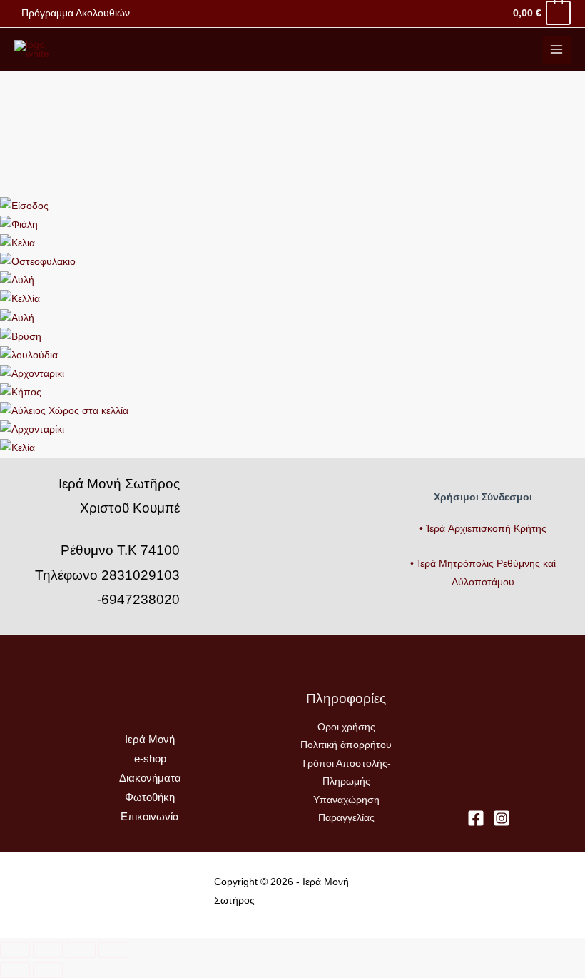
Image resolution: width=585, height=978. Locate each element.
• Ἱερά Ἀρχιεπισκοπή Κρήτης (482, 528)
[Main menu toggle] (557, 50)
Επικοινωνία (150, 816)
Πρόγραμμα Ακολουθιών (75, 13)
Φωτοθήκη (150, 797)
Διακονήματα (150, 778)
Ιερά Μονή (150, 739)
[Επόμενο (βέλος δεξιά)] (48, 970)
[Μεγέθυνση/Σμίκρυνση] (15, 950)
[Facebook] (475, 818)
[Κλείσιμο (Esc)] (113, 950)
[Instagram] (501, 818)
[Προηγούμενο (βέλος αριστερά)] (15, 970)
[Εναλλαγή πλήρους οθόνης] (48, 950)
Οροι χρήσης (346, 727)
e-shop (150, 759)
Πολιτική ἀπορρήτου (346, 745)
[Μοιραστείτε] (81, 950)
